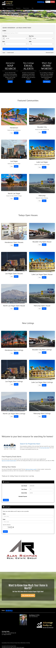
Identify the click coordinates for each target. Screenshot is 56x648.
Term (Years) (24, 489)
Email (48, 1)
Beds (4, 41)
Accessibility (4, 642)
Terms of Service (10, 642)
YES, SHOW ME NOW (28, 595)
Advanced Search (49, 52)
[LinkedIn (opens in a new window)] (40, 1)
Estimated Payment (23, 496)
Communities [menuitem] (18, 8)
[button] (28, 49)
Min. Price (5, 36)
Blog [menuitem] (32, 8)
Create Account (10, 52)
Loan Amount (24, 485)
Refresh (13, 527)
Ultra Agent (22, 647)
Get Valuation (47, 81)
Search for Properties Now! (30, 444)
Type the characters (7, 524)
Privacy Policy (17, 642)
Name (4, 514)
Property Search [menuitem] (10, 8)
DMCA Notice (23, 642)
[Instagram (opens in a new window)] (43, 1)
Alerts (16, 133)
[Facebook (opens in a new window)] (38, 1)
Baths (30, 41)
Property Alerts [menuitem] (26, 8)
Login (4, 52)
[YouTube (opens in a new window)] (42, 1)
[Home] (7, 3)
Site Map (28, 642)
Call (53, 1)
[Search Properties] (10, 446)
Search (10, 81)
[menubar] (18, 8)
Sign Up (28, 81)
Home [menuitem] (3, 8)
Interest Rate (24, 493)
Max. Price (31, 36)
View (12, 133)
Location (4, 30)
